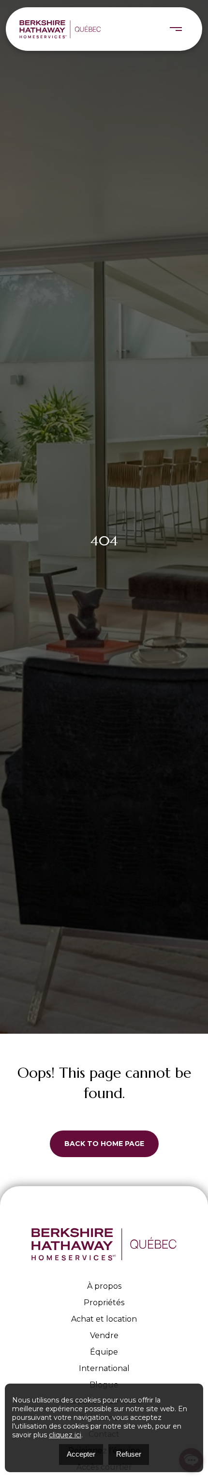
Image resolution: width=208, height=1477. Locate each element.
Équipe (104, 1351)
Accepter (81, 1454)
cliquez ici (65, 1435)
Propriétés (104, 1302)
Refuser (128, 1454)
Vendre (104, 1335)
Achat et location (104, 1319)
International (104, 1368)
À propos (104, 1286)
